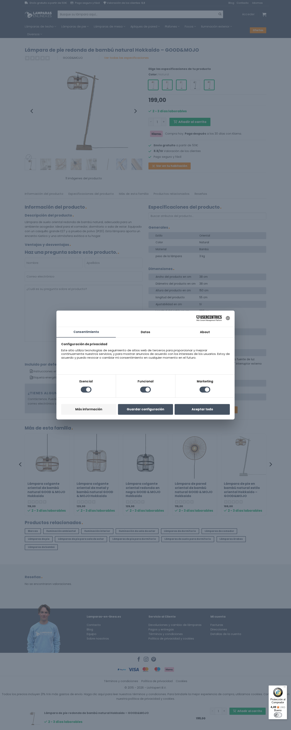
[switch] (278, 715)
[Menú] (284, 687)
